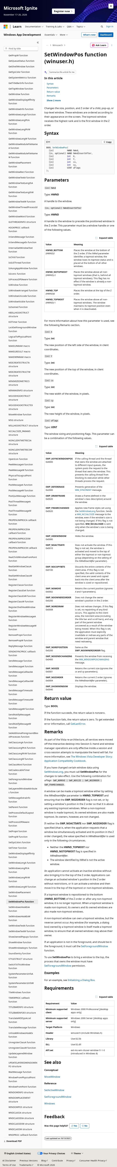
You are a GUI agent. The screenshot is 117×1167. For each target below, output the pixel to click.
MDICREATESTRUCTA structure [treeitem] (19, 364)
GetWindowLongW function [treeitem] (22, 138)
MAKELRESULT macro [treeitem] (19, 351)
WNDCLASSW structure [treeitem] (20, 1129)
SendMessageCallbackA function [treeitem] (21, 673)
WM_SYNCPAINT (83, 490)
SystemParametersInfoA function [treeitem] (21, 975)
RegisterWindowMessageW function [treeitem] (22, 627)
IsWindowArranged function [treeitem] (23, 290)
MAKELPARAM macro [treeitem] (19, 345)
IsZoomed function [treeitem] (18, 307)
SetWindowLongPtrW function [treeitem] (19, 879)
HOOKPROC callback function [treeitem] (19, 229)
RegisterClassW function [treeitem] (21, 601)
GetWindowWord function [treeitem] (22, 216)
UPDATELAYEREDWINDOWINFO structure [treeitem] (23, 1064)
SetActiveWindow (54, 1090)
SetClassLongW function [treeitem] (21, 758)
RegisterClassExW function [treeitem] (22, 596)
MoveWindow (52, 1076)
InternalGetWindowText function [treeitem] (21, 249)
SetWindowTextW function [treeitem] (22, 931)
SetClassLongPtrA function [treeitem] (22, 747)
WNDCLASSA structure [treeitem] (20, 1112)
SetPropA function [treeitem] (18, 831)
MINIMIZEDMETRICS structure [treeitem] (19, 383)
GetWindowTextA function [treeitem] (22, 177)
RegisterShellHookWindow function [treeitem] (22, 609)
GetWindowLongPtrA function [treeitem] (19, 122)
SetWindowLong (87, 511)
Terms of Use (9, 1165)
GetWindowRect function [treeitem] (21, 171)
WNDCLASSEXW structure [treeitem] (21, 1123)
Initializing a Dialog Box (81, 980)
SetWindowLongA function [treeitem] (22, 862)
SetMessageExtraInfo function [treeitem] (19, 799)
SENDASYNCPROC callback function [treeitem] (22, 653)
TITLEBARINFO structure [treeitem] (21, 1007)
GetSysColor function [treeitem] (19, 72)
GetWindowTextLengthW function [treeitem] (21, 194)
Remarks (51, 95)
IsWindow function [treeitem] (18, 284)
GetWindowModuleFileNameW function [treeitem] (23, 155)
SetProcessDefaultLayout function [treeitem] (21, 814)
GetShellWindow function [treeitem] (21, 66)
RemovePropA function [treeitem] (20, 634)
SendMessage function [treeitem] (20, 660)
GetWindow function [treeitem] (19, 94)
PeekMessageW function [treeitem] (21, 470)
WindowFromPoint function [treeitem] (22, 1086)
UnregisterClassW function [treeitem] (22, 1047)
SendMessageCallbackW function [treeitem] (21, 683)
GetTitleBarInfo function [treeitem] (21, 83)
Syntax (50, 83)
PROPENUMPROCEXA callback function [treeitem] (19, 531)
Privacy (70, 1160)
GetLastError (78, 723)
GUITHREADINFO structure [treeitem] (22, 221)
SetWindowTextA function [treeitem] (22, 925)
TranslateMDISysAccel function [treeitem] (20, 1020)
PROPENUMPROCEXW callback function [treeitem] (19, 540)
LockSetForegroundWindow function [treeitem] (22, 329)
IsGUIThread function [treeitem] (20, 262)
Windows (49, 1103)
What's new (89, 34)
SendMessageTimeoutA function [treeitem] (21, 692)
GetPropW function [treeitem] (18, 55)
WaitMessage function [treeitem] (20, 1072)
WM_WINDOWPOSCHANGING (94, 659)
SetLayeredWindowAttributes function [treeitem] (23, 790)
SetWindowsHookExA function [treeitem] (19, 909)
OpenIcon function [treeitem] (18, 459)
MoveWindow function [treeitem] (20, 414)
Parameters (52, 87)
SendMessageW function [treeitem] (21, 708)
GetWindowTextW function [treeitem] (22, 201)
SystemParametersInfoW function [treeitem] (21, 985)
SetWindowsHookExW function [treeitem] (19, 918)
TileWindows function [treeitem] (20, 992)
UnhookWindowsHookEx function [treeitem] (21, 1035)
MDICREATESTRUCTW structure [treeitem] (19, 373)
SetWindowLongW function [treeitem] (22, 886)
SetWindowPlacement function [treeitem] (20, 894)
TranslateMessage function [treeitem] (22, 1027)
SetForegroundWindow (94, 946)
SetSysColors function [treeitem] (20, 842)
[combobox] (21, 48)
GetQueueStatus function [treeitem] (21, 60)
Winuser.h (58, 45)
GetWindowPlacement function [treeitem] (20, 164)
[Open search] (102, 26)
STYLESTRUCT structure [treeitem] (20, 958)
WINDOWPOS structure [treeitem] (20, 1107)
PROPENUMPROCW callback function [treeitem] (23, 549)
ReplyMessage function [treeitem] (20, 646)
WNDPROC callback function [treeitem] (23, 1134)
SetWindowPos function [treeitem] (21, 901)
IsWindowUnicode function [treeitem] (22, 295)
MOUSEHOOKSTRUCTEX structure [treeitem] (21, 407)
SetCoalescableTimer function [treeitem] (19, 772)
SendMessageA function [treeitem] (21, 666)
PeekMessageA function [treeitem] (21, 464)
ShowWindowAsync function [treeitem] (23, 947)
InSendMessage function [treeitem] (21, 236)
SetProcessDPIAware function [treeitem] (19, 824)
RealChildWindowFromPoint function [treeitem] (23, 559)
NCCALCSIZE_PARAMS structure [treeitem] (19, 433)
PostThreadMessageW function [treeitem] (20, 512)
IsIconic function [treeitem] (17, 273)
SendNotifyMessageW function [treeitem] (20, 725)
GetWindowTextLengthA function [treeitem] (21, 185)
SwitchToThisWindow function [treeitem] (19, 966)
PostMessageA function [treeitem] (20, 484)
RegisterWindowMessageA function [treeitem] (22, 618)
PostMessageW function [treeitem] (21, 490)
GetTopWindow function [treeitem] (21, 88)
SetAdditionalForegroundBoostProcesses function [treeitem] (23, 735)
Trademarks (25, 1165)
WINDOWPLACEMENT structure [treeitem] (19, 1099)
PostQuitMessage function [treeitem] (22, 495)
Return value (53, 91)
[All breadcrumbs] (47, 45)
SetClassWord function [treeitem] (20, 764)
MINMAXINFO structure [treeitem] (21, 390)
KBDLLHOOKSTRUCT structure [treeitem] (19, 314)
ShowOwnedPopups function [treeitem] (23, 936)
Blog (43, 1160)
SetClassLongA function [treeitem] (21, 742)
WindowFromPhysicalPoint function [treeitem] (22, 1079)
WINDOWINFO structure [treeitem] (21, 1092)
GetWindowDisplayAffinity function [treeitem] (22, 101)
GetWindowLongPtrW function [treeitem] (19, 131)
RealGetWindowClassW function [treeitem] (20, 577)
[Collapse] (38, 42)
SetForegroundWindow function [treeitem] (20, 781)
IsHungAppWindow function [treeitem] (23, 268)
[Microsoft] (6, 27)
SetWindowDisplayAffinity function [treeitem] (22, 855)
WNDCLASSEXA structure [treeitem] (21, 1118)
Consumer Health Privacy (92, 1160)
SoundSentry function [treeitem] (20, 953)
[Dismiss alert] (110, 6)
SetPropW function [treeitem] (18, 836)
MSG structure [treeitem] (16, 420)
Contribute (57, 1160)
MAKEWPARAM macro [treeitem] (20, 357)
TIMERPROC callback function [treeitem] (19, 999)
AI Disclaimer (9, 1160)
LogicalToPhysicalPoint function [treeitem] (20, 338)
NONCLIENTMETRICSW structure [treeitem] (20, 451)
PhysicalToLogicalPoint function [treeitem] (20, 477)
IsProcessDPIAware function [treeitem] (23, 279)
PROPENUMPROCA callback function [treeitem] (22, 522)
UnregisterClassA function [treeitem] (22, 1042)
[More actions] (112, 45)
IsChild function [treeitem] (17, 257)
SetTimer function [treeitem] (18, 847)
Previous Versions (29, 1160)
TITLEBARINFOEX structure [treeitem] (22, 1012)
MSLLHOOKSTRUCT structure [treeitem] (23, 425)
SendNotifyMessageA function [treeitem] (19, 716)
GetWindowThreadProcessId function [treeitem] (23, 209)
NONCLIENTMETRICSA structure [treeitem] (20, 442)
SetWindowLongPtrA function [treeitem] (19, 870)
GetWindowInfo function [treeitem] (21, 109)
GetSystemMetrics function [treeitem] (22, 77)
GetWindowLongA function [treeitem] (22, 114)
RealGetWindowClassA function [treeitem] (20, 568)
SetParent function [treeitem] (18, 807)
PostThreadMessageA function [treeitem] (20, 503)
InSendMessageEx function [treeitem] (22, 242)
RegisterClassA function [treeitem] (21, 585)
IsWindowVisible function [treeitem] (21, 301)
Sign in (109, 26)
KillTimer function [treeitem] (18, 321)
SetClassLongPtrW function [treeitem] (22, 753)
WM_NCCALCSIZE (85, 514)
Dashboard (106, 34)
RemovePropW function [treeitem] (20, 640)
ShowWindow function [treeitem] (20, 942)
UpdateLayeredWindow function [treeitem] (20, 1055)
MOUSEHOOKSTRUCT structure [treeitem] (19, 397)
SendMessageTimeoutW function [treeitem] (21, 701)
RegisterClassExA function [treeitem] (22, 590)
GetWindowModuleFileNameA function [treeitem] (23, 146)
